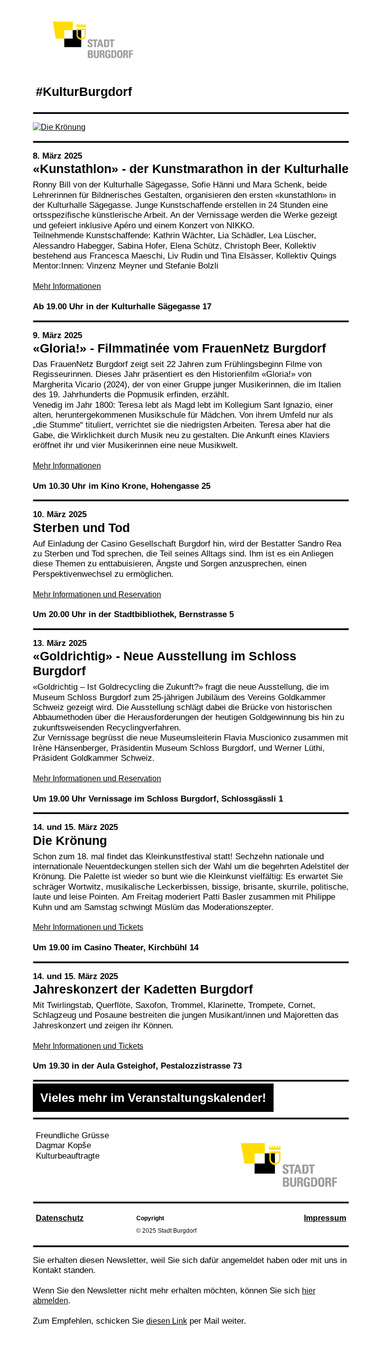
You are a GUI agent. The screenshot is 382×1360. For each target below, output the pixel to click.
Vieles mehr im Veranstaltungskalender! (153, 1097)
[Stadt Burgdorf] (288, 1187)
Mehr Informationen (67, 286)
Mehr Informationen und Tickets (88, 927)
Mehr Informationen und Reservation (97, 594)
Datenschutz (60, 1218)
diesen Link (166, 1321)
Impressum (325, 1218)
